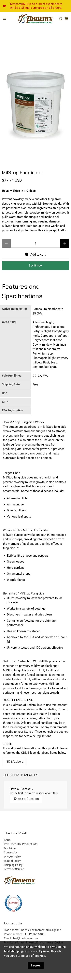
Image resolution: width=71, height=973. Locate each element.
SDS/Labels (14, 761)
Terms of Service (14, 869)
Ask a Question (28, 799)
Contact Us (11, 852)
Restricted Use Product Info (20, 844)
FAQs (7, 840)
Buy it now (35, 265)
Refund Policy (12, 860)
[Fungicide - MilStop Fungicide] (35, 104)
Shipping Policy (13, 865)
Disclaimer (10, 848)
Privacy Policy (12, 856)
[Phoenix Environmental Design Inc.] (35, 19)
